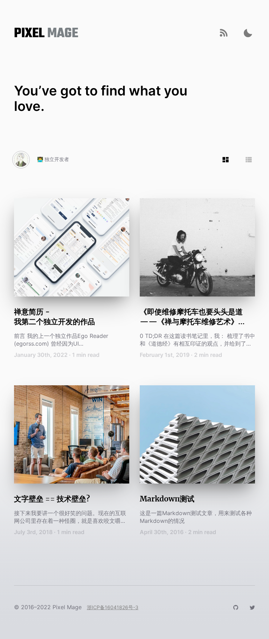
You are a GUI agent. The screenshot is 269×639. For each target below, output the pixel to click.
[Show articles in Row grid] (248, 159)
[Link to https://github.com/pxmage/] (235, 607)
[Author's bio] (21, 160)
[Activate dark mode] (248, 32)
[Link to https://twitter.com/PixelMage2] (252, 607)
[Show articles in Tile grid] (225, 159)
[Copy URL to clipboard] (223, 32)
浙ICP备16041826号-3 (112, 607)
